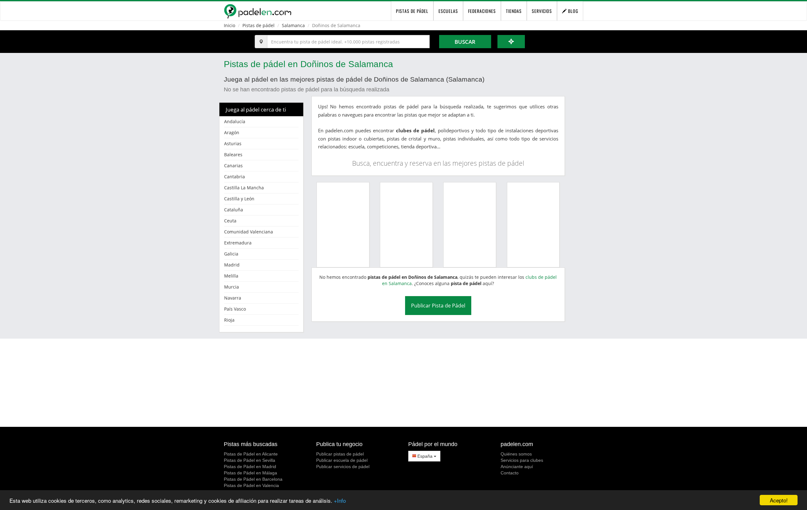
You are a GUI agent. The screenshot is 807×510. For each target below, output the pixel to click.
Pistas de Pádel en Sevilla (249, 460)
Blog (572, 11)
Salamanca (293, 25)
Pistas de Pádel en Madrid (250, 466)
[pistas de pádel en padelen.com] (257, 11)
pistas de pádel (412, 11)
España (425, 456)
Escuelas (448, 11)
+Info (340, 500)
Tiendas (514, 11)
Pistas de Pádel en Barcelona (253, 479)
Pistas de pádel (258, 25)
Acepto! (779, 500)
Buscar (465, 41)
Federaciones (482, 11)
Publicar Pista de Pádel (438, 305)
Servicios (542, 11)
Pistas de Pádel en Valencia (251, 485)
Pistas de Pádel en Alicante (251, 453)
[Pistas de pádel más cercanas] (511, 41)
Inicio (229, 25)
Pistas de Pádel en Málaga (250, 472)
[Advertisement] (403, 383)
